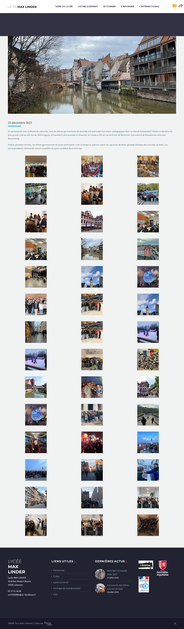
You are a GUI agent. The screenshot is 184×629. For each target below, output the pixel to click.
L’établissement (88, 6)
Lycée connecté (60, 582)
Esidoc (56, 576)
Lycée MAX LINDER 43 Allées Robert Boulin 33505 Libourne (19, 581)
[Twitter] (175, 623)
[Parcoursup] (181, 6)
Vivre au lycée (64, 6)
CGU (55, 594)
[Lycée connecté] (175, 6)
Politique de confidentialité (66, 588)
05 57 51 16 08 (14, 591)
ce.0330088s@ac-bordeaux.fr (22, 594)
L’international (149, 6)
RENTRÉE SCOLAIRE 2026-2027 (117, 572)
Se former (109, 6)
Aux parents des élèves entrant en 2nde (118, 587)
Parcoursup (58, 570)
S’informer (127, 6)
